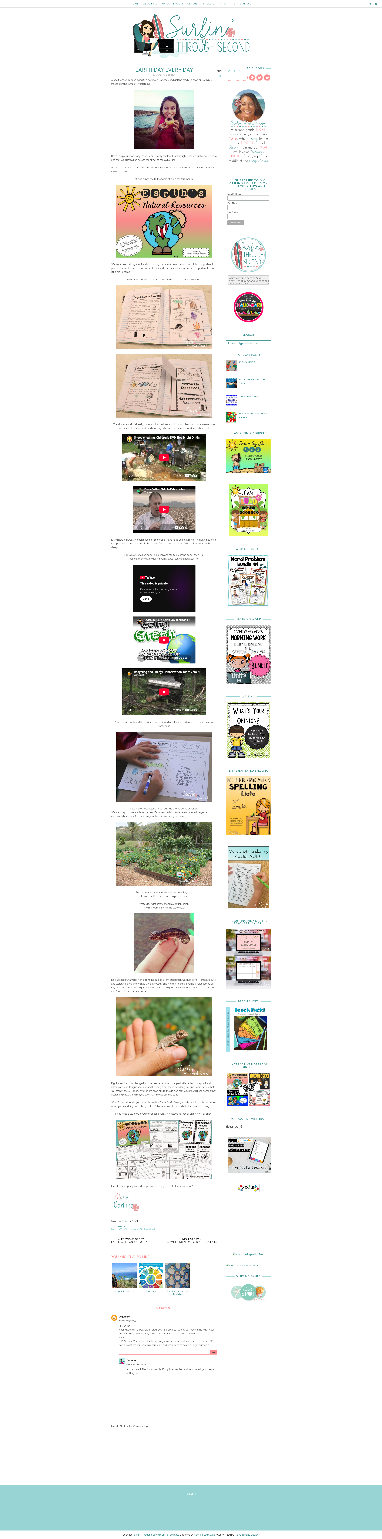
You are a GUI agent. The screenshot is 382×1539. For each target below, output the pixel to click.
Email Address (234, 194)
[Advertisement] (164, 1455)
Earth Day (117, 1229)
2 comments (118, 1226)
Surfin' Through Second (147, 1534)
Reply (213, 1352)
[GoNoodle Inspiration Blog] (248, 1254)
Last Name (232, 212)
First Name (232, 203)
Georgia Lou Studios (205, 1534)
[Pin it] (219, 76)
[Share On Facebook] (234, 71)
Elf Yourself (247, 362)
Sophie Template (169, 1534)
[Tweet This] (228, 71)
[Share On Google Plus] (240, 71)
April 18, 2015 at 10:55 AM (129, 1321)
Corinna (131, 1360)
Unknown (124, 1316)
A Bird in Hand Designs (247, 1534)
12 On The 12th (248, 396)
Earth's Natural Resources (139, 1229)
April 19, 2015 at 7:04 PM (136, 1364)
